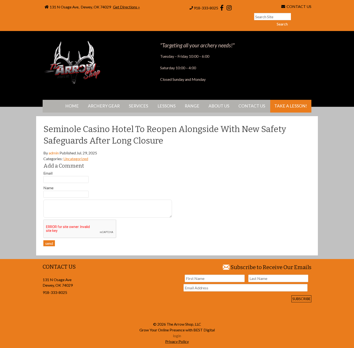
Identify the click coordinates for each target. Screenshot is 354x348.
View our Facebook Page (222, 8)
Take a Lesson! (290, 105)
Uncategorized (75, 158)
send (49, 243)
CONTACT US (298, 6)
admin (54, 153)
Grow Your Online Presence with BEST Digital (177, 330)
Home (72, 105)
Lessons (166, 105)
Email (47, 173)
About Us (219, 105)
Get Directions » (126, 7)
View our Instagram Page (229, 8)
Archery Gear (104, 105)
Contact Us (251, 105)
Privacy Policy (177, 341)
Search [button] (282, 24)
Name (48, 187)
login (177, 335)
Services (138, 105)
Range (192, 105)
